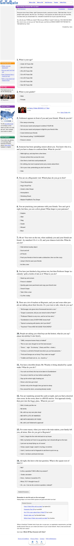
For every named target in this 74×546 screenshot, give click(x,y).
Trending (41, 543)
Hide (22, 171)
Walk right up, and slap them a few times (33, 153)
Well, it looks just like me (28, 405)
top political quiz (9, 123)
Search (37, 543)
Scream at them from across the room (32, 157)
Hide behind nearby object (28, 247)
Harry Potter (64, 112)
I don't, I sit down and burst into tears (32, 454)
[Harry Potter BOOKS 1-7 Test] (22, 110)
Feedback (70, 9)
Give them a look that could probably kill (33, 160)
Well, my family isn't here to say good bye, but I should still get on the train (43, 440)
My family (23, 409)
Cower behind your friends (28, 133)
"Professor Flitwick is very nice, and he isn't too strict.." (37, 316)
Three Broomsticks (26, 182)
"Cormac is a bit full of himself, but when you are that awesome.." (41, 351)
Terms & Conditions (23, 538)
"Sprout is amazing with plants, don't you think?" (35, 323)
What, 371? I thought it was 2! (29, 481)
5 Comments (62, 9)
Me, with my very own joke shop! (30, 412)
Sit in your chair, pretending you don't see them (35, 167)
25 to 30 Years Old (26, 71)
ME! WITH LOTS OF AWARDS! (30, 416)
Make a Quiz (32, 2)
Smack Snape (25, 288)
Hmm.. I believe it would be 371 (30, 478)
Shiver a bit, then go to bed (29, 382)
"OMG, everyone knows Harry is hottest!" (33, 340)
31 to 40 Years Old (26, 74)
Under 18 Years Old (26, 64)
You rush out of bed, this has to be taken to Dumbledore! (38, 371)
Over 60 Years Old (26, 85)
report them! (8, 145)
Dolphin (23, 213)
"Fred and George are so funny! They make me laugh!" (37, 354)
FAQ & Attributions (51, 538)
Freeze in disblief (25, 281)
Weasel (22, 227)
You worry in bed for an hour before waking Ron (35, 375)
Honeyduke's (24, 192)
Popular (56, 2)
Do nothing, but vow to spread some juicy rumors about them (39, 164)
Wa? (21, 467)
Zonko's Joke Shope (27, 189)
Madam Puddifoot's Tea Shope (30, 199)
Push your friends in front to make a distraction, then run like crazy (41, 257)
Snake (22, 224)
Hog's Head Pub (25, 185)
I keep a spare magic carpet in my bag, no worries (36, 447)
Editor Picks (63, 2)
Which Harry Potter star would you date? (36, 518)
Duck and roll (24, 250)
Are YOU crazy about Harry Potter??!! (35, 512)
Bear (22, 231)
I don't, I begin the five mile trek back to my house (36, 436)
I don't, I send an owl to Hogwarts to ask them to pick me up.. (39, 450)
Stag (21, 220)
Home (32, 543)
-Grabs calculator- (26, 474)
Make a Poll (40, 2)
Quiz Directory (48, 2)
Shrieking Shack (25, 196)
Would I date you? (29, 515)
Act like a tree (24, 264)
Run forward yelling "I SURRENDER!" (32, 136)
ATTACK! (23, 254)
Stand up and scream (27, 278)
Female (22, 99)
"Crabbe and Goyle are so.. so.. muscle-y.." (34, 358)
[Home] (9, 3)
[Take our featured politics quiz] (7, 115)
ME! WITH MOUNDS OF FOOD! (30, 419)
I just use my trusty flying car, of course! (32, 443)
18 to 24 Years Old (26, 67)
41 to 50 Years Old (26, 78)
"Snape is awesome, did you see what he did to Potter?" (38, 313)
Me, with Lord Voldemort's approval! (31, 423)
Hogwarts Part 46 (29, 509)
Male (22, 96)
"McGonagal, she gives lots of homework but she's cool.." (38, 309)
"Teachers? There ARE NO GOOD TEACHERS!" (36, 327)
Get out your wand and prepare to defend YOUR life (36, 126)
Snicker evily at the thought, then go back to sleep (36, 385)
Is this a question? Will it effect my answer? (34, 471)
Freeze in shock (25, 140)
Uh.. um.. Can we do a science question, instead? (36, 485)
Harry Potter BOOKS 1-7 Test (39, 108)
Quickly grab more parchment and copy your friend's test (38, 285)
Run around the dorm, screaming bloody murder (35, 389)
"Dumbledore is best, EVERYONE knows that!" (35, 320)
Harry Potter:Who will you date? (33, 506)
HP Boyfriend (22, 9)
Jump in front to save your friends (31, 261)
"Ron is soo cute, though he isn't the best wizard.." (36, 344)
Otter (22, 217)
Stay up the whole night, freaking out (32, 378)
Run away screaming (27, 122)
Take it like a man (26, 292)
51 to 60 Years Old (26, 81)
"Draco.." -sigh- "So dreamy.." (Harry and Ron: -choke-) (37, 347)
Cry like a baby (25, 295)
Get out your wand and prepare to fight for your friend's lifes (39, 129)
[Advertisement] (45, 42)
